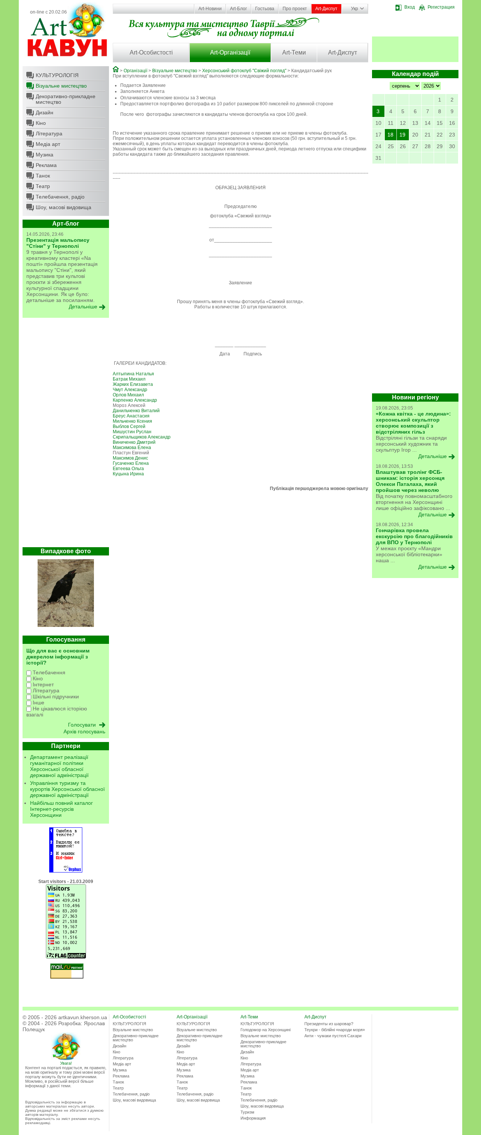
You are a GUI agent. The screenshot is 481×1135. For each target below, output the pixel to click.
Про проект (295, 8)
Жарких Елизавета (133, 384)
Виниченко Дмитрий (134, 442)
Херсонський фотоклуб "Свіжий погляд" (244, 70)
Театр (43, 186)
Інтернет (42, 684)
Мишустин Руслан (132, 431)
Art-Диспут (326, 8)
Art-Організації (230, 52)
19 (402, 135)
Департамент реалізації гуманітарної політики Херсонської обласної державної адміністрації (59, 766)
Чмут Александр (130, 389)
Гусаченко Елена (131, 463)
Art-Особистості (151, 52)
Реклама (46, 165)
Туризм (247, 1112)
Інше (37, 703)
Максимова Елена (132, 447)
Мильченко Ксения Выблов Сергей (132, 424)
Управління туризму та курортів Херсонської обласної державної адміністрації (67, 789)
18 (390, 135)
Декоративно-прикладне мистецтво (65, 99)
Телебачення (48, 672)
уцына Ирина (129, 473)
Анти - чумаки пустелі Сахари (333, 1035)
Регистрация (441, 7)
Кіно (41, 123)
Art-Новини (210, 8)
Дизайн (44, 112)
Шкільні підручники (55, 696)
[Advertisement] (66, 434)
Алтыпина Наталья (133, 373)
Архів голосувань (84, 731)
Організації (135, 70)
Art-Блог (238, 8)
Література (49, 133)
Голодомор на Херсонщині (265, 1029)
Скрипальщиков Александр (142, 437)
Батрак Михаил (129, 379)
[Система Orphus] (65, 871)
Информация (253, 1118)
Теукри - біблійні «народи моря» (334, 1029)
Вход (409, 7)
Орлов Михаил (128, 395)
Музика (44, 155)
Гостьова (264, 8)
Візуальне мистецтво (61, 86)
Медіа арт (48, 144)
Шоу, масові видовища (63, 207)
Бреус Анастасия (131, 416)
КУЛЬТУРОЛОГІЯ (57, 75)
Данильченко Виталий (136, 410)
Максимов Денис (130, 458)
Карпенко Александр (135, 400)
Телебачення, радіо (60, 197)
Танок (43, 176)
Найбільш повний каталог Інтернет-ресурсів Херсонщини (61, 809)
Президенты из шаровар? (328, 1023)
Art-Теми (294, 52)
